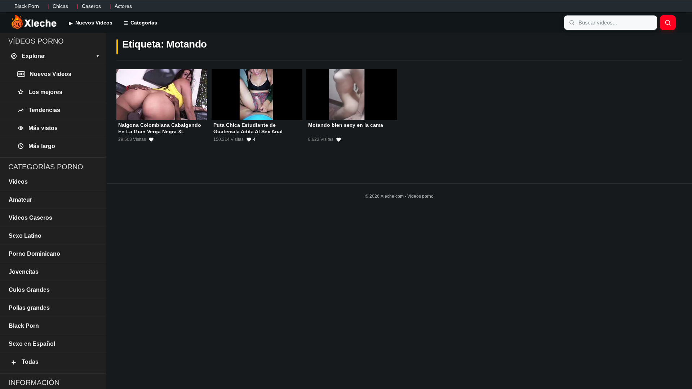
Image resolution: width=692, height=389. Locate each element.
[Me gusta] (151, 139)
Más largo (41, 146)
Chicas (60, 6)
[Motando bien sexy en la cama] (351, 94)
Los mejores (45, 92)
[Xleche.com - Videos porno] (34, 22)
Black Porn (26, 6)
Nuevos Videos (93, 23)
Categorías (143, 23)
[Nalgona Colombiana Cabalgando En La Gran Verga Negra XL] (161, 94)
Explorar (60, 56)
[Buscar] (668, 22)
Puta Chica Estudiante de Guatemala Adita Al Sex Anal (248, 128)
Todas (24, 362)
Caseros (91, 6)
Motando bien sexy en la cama (345, 125)
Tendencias (44, 110)
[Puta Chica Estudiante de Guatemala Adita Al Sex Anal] (257, 94)
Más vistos (43, 128)
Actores (123, 6)
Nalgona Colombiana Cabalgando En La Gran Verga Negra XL (159, 128)
